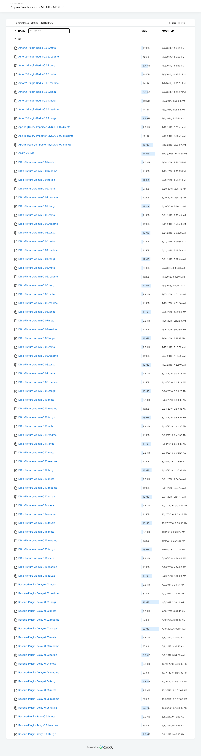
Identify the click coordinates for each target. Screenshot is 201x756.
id (37, 7)
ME (48, 7)
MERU (57, 7)
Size (144, 30)
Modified (168, 30)
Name (22, 30)
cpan (16, 7)
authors (27, 7)
